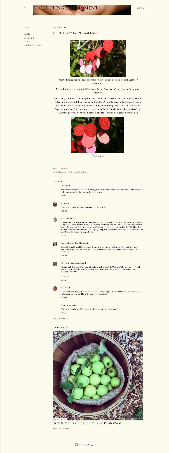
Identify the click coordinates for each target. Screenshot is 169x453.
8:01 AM (64, 211)
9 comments (64, 428)
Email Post (63, 168)
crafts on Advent (98, 79)
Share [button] (26, 27)
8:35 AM (64, 298)
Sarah (63, 186)
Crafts (26, 41)
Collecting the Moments (66, 8)
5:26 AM (64, 196)
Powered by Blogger (86, 445)
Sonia (63, 287)
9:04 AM (64, 313)
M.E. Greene (66, 218)
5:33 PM (64, 236)
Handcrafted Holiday (33, 45)
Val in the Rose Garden (71, 263)
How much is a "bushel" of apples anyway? (87, 423)
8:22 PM (64, 280)
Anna (63, 203)
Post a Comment (60, 319)
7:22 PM (64, 255)
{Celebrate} (29, 38)
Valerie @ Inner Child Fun (72, 243)
